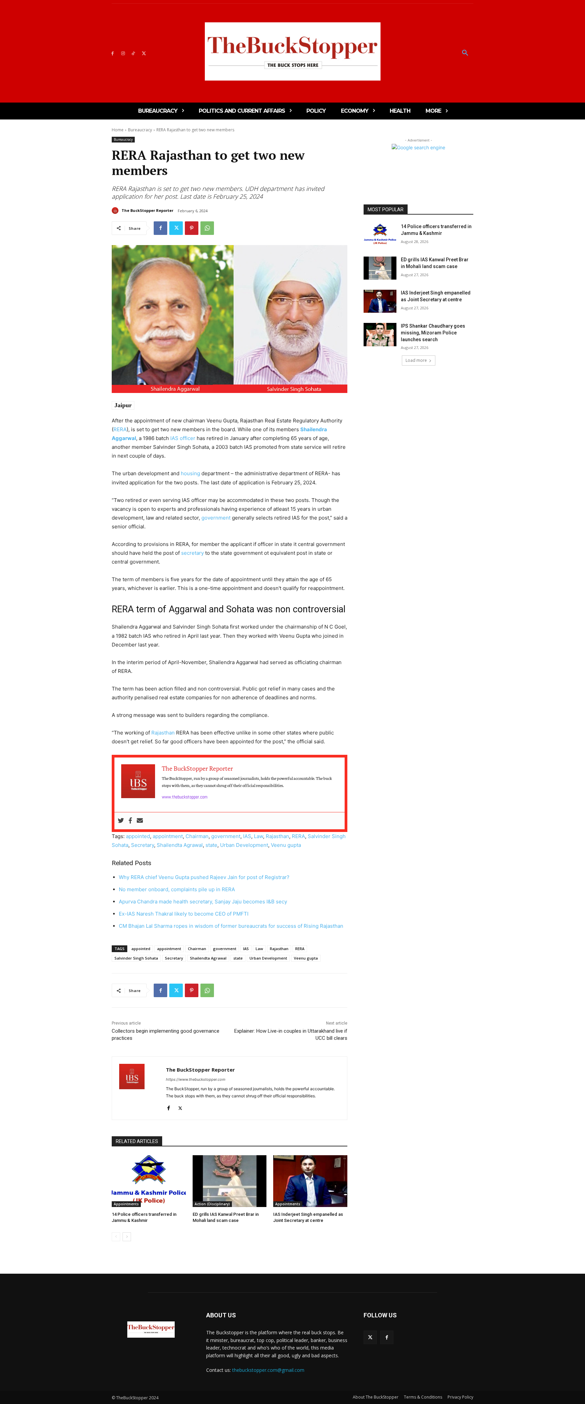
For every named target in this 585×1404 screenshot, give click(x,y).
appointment (168, 836)
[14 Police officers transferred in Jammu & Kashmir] (149, 1181)
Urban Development (244, 845)
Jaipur (123, 405)
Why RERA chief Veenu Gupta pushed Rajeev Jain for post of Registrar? (204, 877)
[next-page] (127, 1236)
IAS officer (182, 438)
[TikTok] (133, 53)
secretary (192, 553)
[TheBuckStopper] (293, 51)
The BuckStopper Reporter (147, 210)
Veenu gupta (286, 845)
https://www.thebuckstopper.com (195, 1079)
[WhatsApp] (207, 228)
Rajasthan (163, 732)
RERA (120, 429)
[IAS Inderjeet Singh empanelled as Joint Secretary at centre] (310, 1181)
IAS (247, 836)
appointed (138, 836)
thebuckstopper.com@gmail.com (268, 1370)
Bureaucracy (140, 130)
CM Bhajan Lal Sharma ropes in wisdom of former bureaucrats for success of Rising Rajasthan (231, 926)
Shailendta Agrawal (180, 845)
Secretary (142, 845)
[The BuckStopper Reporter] (116, 210)
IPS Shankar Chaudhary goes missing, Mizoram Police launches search (433, 332)
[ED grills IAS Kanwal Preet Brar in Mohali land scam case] (230, 1181)
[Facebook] (112, 53)
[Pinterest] (191, 228)
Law (258, 836)
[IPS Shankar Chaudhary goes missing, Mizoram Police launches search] (380, 334)
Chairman (197, 836)
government (216, 517)
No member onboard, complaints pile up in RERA (177, 889)
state (211, 845)
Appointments (126, 1204)
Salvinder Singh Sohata (136, 958)
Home (118, 130)
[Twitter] (143, 53)
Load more (416, 360)
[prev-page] (116, 1236)
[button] (465, 53)
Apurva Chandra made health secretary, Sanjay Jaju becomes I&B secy (203, 901)
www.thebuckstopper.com (185, 797)
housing (190, 473)
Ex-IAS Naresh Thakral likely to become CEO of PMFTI (183, 914)
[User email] (140, 820)
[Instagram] (123, 53)
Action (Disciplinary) (212, 1204)
